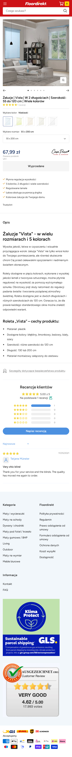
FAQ (5, 590)
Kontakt (7, 584)
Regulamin (45, 519)
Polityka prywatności (51, 513)
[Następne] (67, 90)
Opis (6, 222)
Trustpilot (7, 204)
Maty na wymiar (12, 555)
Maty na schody (12, 519)
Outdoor (8, 549)
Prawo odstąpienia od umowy (52, 527)
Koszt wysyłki (47, 551)
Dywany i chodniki (13, 525)
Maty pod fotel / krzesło (17, 531)
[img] (11, 453)
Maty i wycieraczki (13, 513)
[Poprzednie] (4, 90)
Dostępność (46, 557)
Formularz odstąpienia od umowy (54, 537)
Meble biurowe (11, 561)
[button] (10, 104)
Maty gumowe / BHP (15, 537)
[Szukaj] (36, 11)
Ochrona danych (49, 545)
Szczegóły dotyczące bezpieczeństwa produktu (37, 370)
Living (6, 543)
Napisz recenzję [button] (36, 431)
